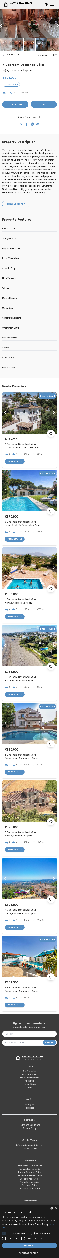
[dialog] (29, 1231)
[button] (29, 1253)
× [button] (56, 1208)
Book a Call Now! (30, 646)
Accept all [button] (29, 1245)
